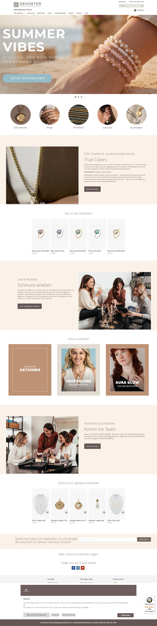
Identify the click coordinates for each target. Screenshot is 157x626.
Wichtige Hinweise (86, 583)
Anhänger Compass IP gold (60, 520)
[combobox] (131, 5)
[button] (75, 97)
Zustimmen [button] (125, 615)
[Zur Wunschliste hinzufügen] (47, 512)
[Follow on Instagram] (78, 568)
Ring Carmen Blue (94, 251)
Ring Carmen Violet (57, 251)
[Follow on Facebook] (73, 568)
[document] (78, 605)
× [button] (133, 587)
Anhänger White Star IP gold (79, 520)
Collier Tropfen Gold (38, 520)
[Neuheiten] (78, 54)
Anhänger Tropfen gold (96, 520)
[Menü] (153, 597)
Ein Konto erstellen (136, 2)
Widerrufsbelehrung (68, 615)
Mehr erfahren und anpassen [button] (36, 615)
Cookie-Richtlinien (76, 603)
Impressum (55, 615)
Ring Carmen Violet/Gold (40, 251)
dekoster (29, 10)
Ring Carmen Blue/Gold (78, 251)
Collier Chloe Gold (113, 520)
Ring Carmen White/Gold (115, 251)
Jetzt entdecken (92, 189)
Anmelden (122, 2)
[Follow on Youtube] (82, 568)
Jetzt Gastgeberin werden (29, 306)
